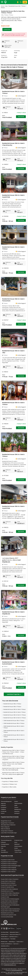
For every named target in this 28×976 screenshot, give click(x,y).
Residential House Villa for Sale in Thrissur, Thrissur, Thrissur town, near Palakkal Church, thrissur (13, 764)
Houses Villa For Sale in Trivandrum (9, 879)
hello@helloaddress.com (10, 965)
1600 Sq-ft (20, 367)
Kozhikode (3, 811)
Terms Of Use (16, 973)
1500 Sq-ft (20, 160)
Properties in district (10, 781)
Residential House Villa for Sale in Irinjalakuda (13, 613)
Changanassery (5, 844)
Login (24, 2)
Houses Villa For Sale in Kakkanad (9, 889)
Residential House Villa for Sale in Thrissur (13, 92)
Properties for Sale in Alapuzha (8, 869)
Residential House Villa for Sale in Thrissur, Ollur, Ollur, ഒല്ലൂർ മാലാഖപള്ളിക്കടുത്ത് (13, 773)
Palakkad (3, 809)
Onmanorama (4, 934)
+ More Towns (17, 852)
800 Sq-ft (20, 264)
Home (2, 6)
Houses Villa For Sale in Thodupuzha (10, 911)
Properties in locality (9, 787)
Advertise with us (5, 946)
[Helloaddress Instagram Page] (6, 929)
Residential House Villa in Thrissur (12, 704)
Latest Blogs (12, 941)
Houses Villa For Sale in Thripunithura (10, 893)
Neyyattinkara (4, 852)
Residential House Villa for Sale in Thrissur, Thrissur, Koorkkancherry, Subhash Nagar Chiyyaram (13, 758)
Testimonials (19, 941)
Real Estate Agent (5, 907)
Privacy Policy (9, 973)
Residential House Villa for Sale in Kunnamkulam (13, 663)
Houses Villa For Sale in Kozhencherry (10, 909)
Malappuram (17, 809)
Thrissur (23, 6)
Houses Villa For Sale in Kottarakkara (10, 905)
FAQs (21, 973)
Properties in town (9, 784)
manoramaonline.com (16, 970)
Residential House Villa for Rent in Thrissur (15, 715)
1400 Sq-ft (20, 679)
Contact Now (7, 29)
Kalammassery (18, 846)
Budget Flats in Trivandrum (7, 823)
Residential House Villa (14, 6)
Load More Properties (13, 694)
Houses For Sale (5, 897)
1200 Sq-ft (20, 577)
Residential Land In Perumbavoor (9, 903)
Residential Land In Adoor (7, 913)
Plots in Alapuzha (5, 827)
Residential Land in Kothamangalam (10, 899)
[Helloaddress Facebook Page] (2, 929)
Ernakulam (3, 807)
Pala (2, 848)
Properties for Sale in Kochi (7, 859)
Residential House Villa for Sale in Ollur (13, 352)
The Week (12, 939)
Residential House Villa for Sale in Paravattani (13, 300)
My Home (16, 944)
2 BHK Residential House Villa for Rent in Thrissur (14, 735)
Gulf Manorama (13, 936)
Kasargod (16, 813)
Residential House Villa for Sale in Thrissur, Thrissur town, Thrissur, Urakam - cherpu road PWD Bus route (13, 752)
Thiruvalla (3, 850)
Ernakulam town (18, 840)
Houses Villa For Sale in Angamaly (9, 895)
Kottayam (3, 805)
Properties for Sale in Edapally (8, 867)
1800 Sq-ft (20, 471)
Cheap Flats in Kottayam (7, 831)
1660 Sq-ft (20, 108)
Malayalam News (14, 932)
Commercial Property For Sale (8, 915)
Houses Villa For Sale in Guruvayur (9, 901)
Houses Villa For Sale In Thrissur (9, 885)
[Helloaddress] (5, 2)
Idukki (15, 805)
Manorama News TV (15, 934)
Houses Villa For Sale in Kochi (8, 881)
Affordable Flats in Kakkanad (8, 825)
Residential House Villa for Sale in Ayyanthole (13, 196)
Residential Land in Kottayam (8, 883)
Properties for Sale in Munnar (8, 871)
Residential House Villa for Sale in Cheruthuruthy (13, 144)
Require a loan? (5, 26)
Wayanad (16, 811)
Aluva (15, 842)
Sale (6, 6)
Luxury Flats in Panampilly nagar (9, 832)
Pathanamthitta (18, 803)
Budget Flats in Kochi (6, 821)
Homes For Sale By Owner (7, 887)
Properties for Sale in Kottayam (9, 863)
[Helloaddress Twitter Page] (4, 929)
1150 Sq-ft (19, 212)
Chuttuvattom (4, 936)
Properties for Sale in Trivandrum (9, 861)
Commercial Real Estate (7, 917)
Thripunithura (17, 850)
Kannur (3, 813)
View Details (21, 116)
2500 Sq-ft (20, 316)
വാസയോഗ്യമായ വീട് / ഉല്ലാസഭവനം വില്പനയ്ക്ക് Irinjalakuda (11, 560)
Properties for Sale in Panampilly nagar (11, 865)
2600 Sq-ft (20, 627)
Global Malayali (5, 939)
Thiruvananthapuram (6, 801)
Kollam (16, 801)
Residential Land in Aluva (7, 891)
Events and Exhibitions (6, 944)
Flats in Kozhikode (5, 829)
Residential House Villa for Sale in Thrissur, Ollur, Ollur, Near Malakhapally (13, 769)
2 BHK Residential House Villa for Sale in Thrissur (14, 727)
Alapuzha (3, 803)
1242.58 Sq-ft (20, 523)
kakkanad (16, 844)
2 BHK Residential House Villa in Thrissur (14, 720)
